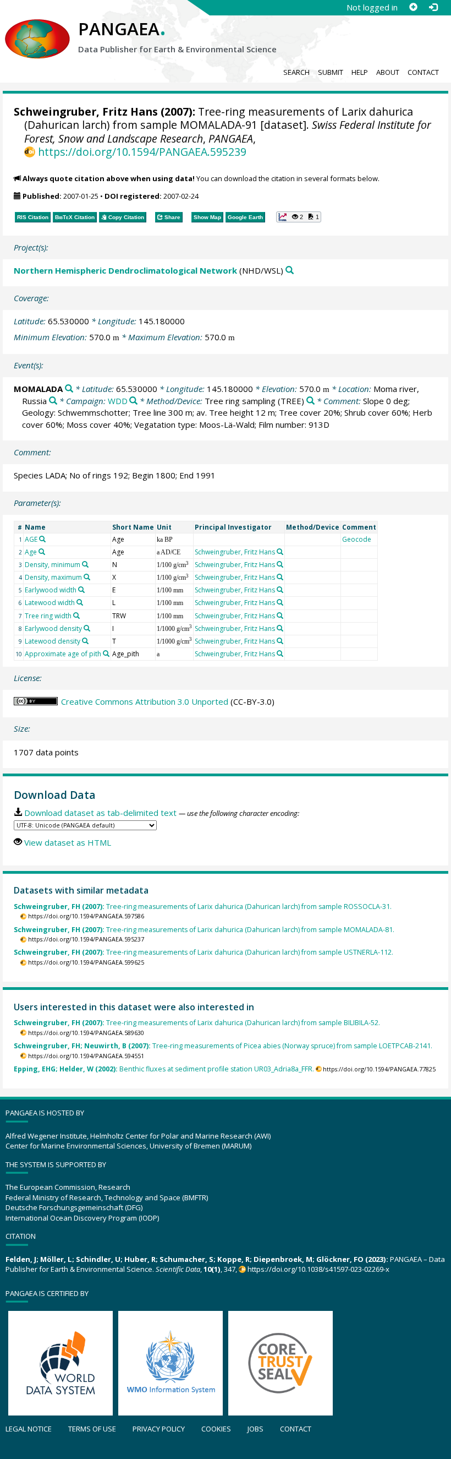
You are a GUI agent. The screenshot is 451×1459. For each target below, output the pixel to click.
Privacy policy (159, 1429)
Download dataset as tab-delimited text (100, 812)
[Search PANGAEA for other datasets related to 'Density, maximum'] (87, 577)
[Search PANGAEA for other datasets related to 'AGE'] (42, 539)
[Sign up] (413, 7)
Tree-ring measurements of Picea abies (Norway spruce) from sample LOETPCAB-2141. (223, 1045)
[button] (298, 216)
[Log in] (433, 7)
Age (31, 552)
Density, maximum (53, 577)
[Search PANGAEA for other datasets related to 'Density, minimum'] (85, 564)
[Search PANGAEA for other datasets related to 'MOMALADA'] (69, 389)
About (387, 72)
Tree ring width (48, 615)
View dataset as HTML (67, 842)
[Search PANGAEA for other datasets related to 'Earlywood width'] (81, 589)
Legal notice (29, 1429)
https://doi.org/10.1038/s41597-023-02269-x (318, 1269)
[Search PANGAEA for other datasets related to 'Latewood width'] (79, 602)
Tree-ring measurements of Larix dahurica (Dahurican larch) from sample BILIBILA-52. (197, 1022)
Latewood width (50, 602)
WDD (118, 400)
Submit (330, 72)
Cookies (216, 1429)
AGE (31, 539)
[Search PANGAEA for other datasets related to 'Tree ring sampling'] (310, 401)
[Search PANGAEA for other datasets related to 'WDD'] (133, 401)
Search (296, 72)
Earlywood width (50, 590)
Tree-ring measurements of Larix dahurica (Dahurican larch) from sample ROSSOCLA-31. (203, 906)
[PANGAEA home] (37, 28)
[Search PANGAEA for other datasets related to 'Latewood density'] (85, 641)
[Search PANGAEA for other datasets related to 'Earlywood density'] (87, 628)
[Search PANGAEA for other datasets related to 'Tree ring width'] (76, 615)
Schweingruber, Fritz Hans (86, 111)
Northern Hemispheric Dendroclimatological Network (125, 270)
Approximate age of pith (63, 653)
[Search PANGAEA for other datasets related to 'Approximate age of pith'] (106, 653)
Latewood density (52, 641)
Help (359, 72)
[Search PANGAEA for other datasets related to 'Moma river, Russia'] (53, 401)
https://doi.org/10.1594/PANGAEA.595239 (142, 151)
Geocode (356, 539)
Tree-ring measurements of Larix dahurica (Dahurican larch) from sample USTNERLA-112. (203, 952)
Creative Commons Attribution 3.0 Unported (144, 701)
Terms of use (92, 1429)
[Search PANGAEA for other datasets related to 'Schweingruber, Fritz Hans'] (280, 551)
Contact (423, 72)
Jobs (255, 1429)
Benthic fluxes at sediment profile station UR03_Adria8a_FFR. (164, 1069)
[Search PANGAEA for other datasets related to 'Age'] (41, 551)
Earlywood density (53, 628)
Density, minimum (52, 564)
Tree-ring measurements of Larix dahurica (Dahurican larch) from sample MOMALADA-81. (204, 929)
